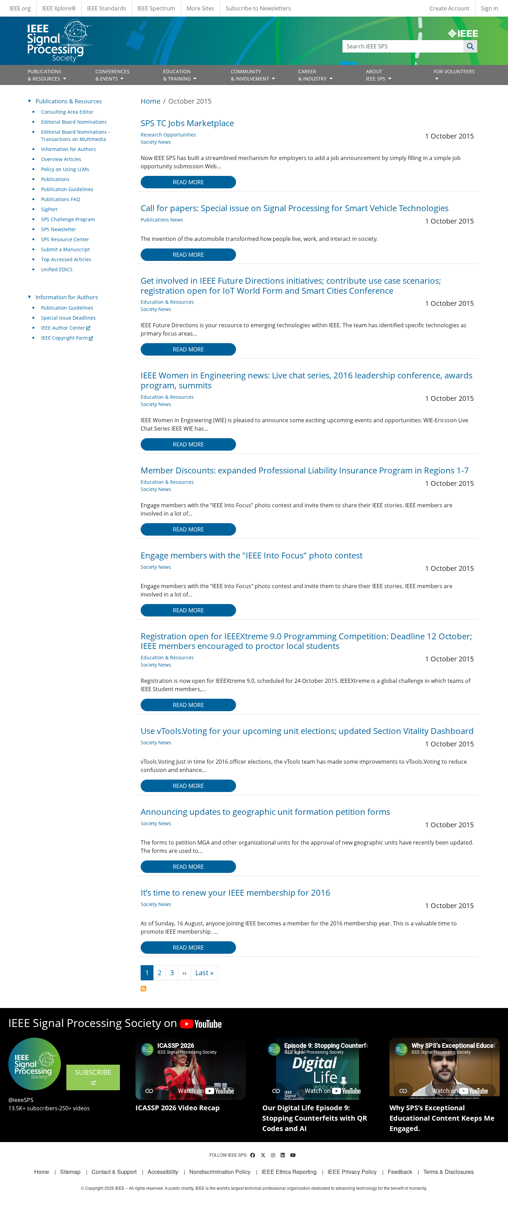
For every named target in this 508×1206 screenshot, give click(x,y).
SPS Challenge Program (68, 219)
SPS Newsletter (58, 229)
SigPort (49, 209)
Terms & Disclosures (448, 1172)
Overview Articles (61, 159)
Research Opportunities (168, 134)
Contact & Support (114, 1172)
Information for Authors (68, 149)
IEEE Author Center (63, 327)
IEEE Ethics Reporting (289, 1172)
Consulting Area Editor (67, 112)
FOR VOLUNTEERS (454, 71)
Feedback (400, 1172)
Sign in (489, 8)
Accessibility (163, 1172)
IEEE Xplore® (59, 8)
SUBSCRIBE (93, 1072)
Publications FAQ (60, 199)
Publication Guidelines (67, 189)
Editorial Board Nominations (74, 122)
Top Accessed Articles (66, 259)
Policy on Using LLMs (65, 169)
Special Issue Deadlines (68, 317)
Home (150, 101)
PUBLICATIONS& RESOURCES (45, 75)
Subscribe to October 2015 (143, 988)
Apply (470, 46)
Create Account (450, 8)
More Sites (200, 8)
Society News (156, 142)
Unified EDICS (57, 269)
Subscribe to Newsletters (258, 8)
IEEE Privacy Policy (352, 1172)
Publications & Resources (69, 101)
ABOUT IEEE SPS (376, 75)
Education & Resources (167, 302)
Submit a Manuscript (65, 249)
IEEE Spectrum (156, 8)
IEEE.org (20, 8)
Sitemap (70, 1172)
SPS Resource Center (65, 239)
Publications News (162, 219)
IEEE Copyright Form (64, 338)
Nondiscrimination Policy (220, 1172)
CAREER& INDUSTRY (313, 75)
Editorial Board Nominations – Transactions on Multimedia (76, 135)
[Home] (59, 25)
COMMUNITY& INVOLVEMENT (251, 75)
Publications (55, 179)
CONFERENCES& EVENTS (112, 75)
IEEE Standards (106, 8)
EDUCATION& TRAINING (177, 75)
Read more (188, 182)
